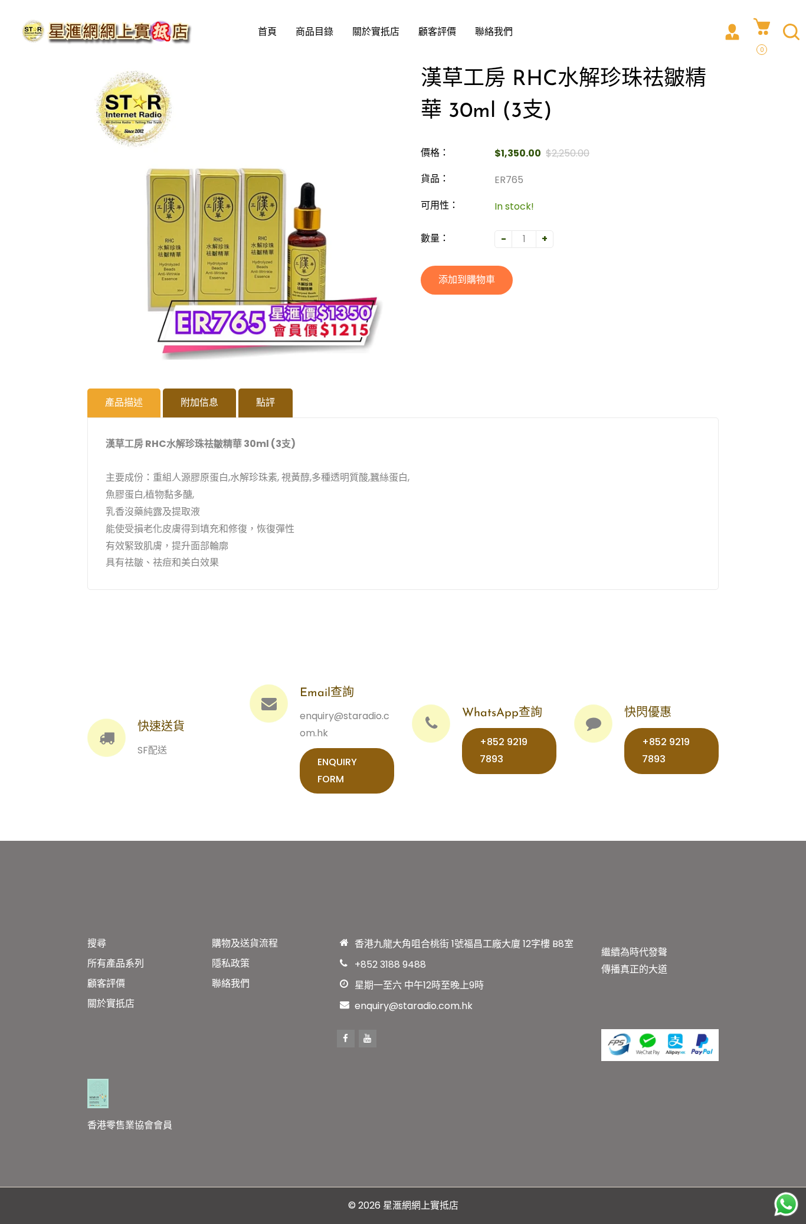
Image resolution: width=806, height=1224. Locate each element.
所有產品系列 (115, 963)
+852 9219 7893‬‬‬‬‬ (503, 750)
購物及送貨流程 (245, 943)
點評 (265, 402)
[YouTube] (367, 1038)
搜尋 (96, 943)
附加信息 (199, 402)
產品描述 (124, 402)
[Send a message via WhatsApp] (786, 1204)
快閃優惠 (647, 713)
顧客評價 (437, 31)
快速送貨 (161, 727)
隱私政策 (231, 963)
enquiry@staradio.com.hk (414, 1006)
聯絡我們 (494, 31)
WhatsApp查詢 (502, 713)
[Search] (791, 31)
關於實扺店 (375, 31)
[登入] (732, 31)
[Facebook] (346, 1038)
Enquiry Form (337, 770)
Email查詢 (327, 693)
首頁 (267, 31)
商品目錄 (314, 31)
